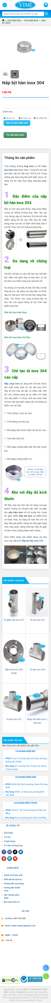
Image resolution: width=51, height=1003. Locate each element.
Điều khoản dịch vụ (13, 879)
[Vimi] (20, 5)
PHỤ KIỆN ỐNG (14, 20)
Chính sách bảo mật (13, 875)
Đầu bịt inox (10, 118)
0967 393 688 (19, 918)
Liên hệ (9, 940)
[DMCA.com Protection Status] (10, 980)
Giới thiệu (8, 833)
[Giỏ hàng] (46, 5)
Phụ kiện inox (31, 20)
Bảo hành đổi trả (12, 902)
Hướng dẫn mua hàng (14, 883)
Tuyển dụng (9, 841)
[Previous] (5, 48)
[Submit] (46, 13)
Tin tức (7, 837)
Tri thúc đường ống (13, 845)
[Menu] (4, 5)
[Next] (45, 48)
